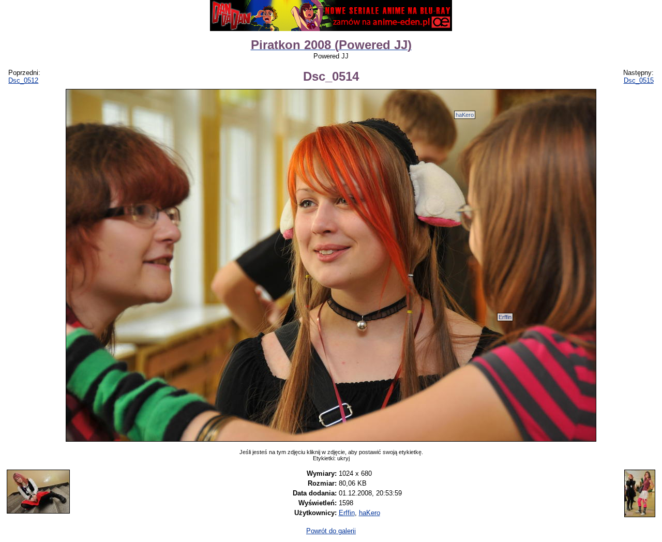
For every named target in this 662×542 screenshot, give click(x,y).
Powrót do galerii (331, 531)
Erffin (505, 317)
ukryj (343, 458)
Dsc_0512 (23, 80)
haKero (465, 115)
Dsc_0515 (639, 80)
